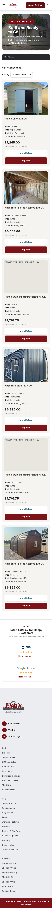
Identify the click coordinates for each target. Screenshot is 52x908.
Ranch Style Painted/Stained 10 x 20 (26, 296)
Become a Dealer (10, 780)
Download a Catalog (11, 776)
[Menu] (4, 5)
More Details (26, 153)
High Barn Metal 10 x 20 (18, 385)
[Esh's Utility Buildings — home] (13, 5)
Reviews (6, 858)
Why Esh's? (7, 812)
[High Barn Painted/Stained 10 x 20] (26, 187)
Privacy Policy (8, 790)
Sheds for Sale (35, 5)
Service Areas (8, 808)
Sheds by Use (8, 882)
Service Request (9, 891)
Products (6, 753)
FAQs (4, 817)
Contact (5, 799)
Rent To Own (8, 766)
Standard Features (10, 822)
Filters (10, 57)
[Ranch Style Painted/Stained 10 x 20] (26, 276)
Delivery (6, 826)
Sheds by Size (8, 877)
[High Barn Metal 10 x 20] (26, 365)
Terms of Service (10, 849)
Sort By (5, 74)
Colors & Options (9, 863)
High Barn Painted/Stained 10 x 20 (24, 207)
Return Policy (8, 845)
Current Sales (8, 771)
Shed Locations (9, 803)
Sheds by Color (9, 868)
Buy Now (26, 160)
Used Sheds (7, 886)
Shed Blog (6, 785)
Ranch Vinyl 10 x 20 (16, 118)
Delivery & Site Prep (11, 831)
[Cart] (48, 5)
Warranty (6, 840)
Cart (4, 748)
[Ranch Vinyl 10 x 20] (26, 98)
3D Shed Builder (9, 762)
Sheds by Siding (9, 872)
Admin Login (14, 736)
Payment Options (10, 836)
